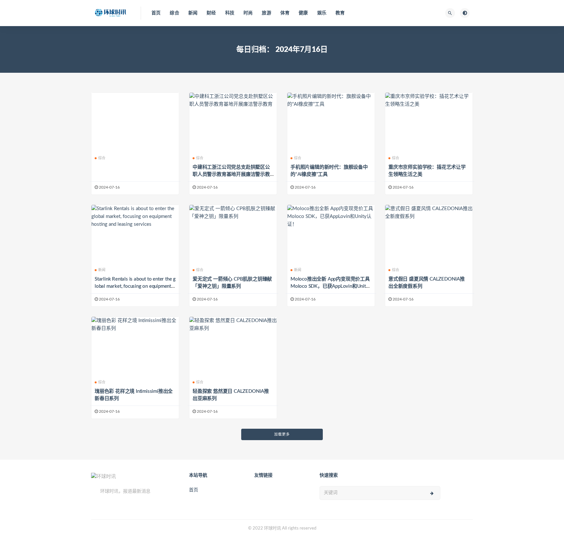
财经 (211, 13)
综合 (174, 13)
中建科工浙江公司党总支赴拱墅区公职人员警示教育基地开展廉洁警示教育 (231, 174)
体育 (285, 13)
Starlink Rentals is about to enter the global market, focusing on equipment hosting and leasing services (135, 286)
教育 (340, 13)
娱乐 (321, 13)
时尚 (248, 13)
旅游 (266, 13)
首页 (156, 13)
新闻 (192, 13)
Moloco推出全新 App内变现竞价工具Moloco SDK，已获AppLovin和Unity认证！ (330, 286)
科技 (229, 13)
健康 (303, 13)
